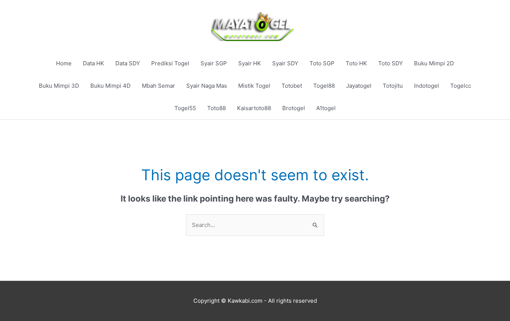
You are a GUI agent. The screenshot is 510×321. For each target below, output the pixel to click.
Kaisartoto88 (254, 108)
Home (64, 63)
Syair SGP (213, 63)
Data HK (93, 63)
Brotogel (293, 108)
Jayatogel (358, 85)
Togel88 (324, 85)
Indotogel (426, 85)
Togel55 (185, 108)
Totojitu (393, 85)
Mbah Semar (158, 85)
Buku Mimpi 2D (434, 63)
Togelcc (460, 85)
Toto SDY (390, 63)
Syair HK (249, 63)
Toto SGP (322, 63)
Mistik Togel (254, 85)
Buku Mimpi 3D (59, 85)
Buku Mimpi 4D (110, 85)
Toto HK (356, 63)
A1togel (326, 108)
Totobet (292, 85)
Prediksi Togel (170, 63)
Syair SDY (285, 63)
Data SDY (127, 63)
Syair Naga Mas (206, 85)
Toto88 (216, 108)
